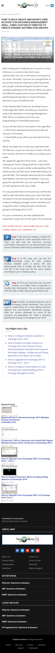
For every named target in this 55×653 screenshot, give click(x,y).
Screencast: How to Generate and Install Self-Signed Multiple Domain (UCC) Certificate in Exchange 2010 (27, 441)
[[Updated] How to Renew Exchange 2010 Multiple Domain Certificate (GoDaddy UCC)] (9, 411)
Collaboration (8, 564)
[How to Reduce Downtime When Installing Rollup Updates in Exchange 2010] (9, 470)
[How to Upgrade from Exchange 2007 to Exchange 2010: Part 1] (9, 488)
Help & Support (36, 568)
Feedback (6, 568)
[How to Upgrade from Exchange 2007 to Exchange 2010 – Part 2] (9, 452)
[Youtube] (27, 550)
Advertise (33, 564)
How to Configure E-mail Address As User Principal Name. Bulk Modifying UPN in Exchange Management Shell (27, 369)
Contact (30, 645)
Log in (47, 5)
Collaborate (33, 648)
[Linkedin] (32, 550)
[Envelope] (38, 550)
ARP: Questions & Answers (13, 589)
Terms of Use (35, 560)
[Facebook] (17, 550)
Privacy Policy (8, 560)
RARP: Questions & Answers (14, 595)
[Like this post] (21, 394)
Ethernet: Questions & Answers (16, 583)
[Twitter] (22, 550)
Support (20, 648)
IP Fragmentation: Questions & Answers (19, 627)
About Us (6, 557)
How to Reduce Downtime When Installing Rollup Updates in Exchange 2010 (24, 478)
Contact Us (33, 557)
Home (3, 14)
